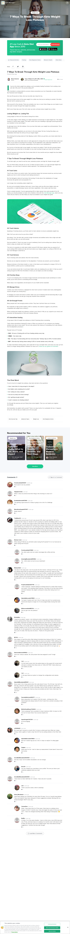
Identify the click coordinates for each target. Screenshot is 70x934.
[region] (35, 927)
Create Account (55, 44)
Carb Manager (8, 3)
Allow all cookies (52, 931)
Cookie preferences (52, 924)
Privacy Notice (14, 932)
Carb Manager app (49, 193)
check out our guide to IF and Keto (48, 346)
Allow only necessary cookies (52, 927)
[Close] (67, 927)
